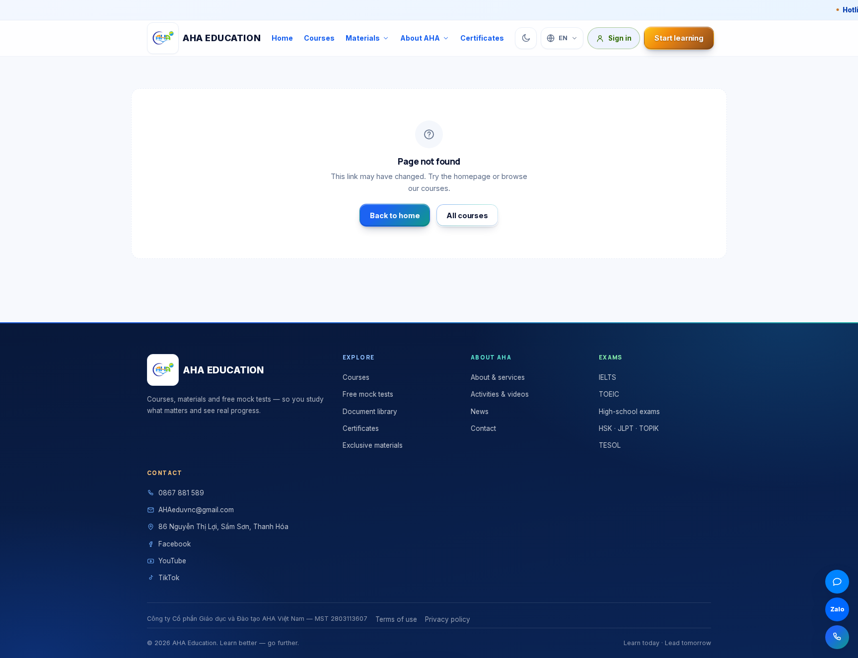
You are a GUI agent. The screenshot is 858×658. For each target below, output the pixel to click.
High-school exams (629, 412)
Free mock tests (368, 394)
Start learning (679, 38)
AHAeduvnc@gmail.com (196, 510)
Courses (319, 38)
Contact (483, 428)
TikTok (168, 578)
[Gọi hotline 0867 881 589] (837, 637)
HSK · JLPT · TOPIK (629, 428)
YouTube (172, 561)
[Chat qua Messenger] (837, 582)
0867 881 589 (181, 493)
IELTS (607, 377)
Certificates (482, 38)
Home (282, 38)
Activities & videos (500, 394)
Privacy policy (447, 619)
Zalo (837, 609)
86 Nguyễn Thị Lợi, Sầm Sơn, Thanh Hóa (223, 527)
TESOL (610, 445)
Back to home (395, 215)
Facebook (174, 544)
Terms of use (396, 619)
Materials (363, 38)
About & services (498, 377)
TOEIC (609, 394)
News (480, 412)
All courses (467, 215)
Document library (370, 412)
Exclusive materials (373, 445)
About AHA (420, 38)
